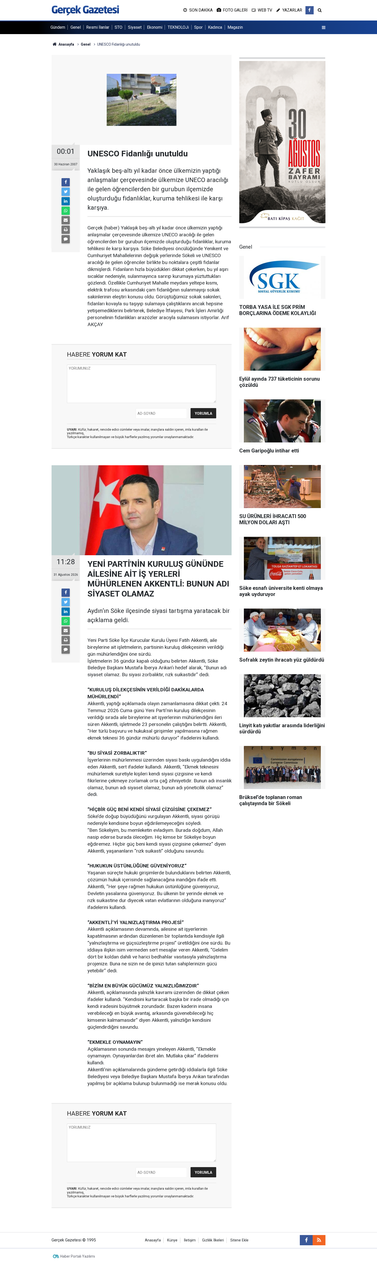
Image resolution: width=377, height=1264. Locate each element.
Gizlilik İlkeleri (213, 1240)
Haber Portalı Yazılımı (77, 1256)
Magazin (235, 27)
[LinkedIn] (66, 201)
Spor (198, 27)
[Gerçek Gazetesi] (85, 9)
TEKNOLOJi (178, 27)
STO (118, 27)
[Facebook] (66, 182)
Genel (76, 27)
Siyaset (135, 27)
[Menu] (324, 27)
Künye (172, 1240)
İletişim (190, 1240)
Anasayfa (153, 1240)
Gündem (58, 27)
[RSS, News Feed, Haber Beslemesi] (319, 1240)
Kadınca (215, 27)
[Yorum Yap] (66, 239)
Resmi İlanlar (97, 27)
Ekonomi (154, 27)
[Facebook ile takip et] (309, 10)
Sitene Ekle (239, 1240)
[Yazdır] (66, 230)
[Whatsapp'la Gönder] (66, 211)
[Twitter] (66, 192)
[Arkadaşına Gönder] (66, 220)
